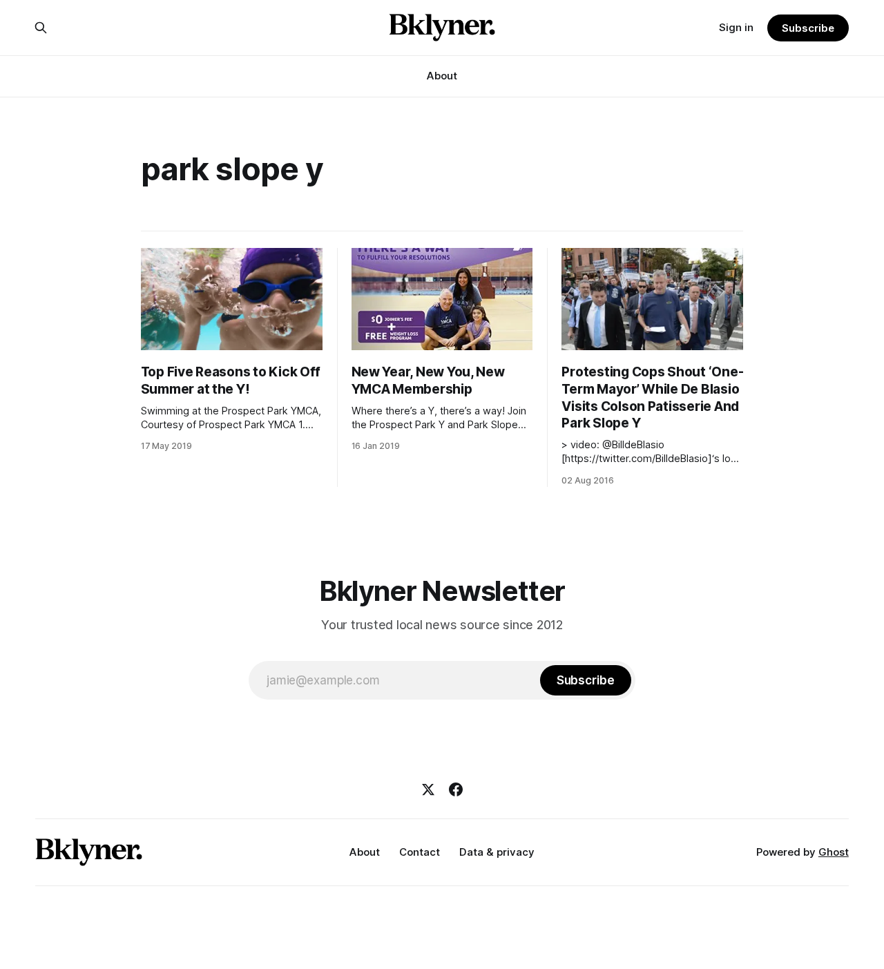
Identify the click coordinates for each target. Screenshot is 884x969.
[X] (428, 789)
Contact (419, 851)
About (442, 75)
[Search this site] (41, 28)
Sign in (736, 27)
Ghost (833, 851)
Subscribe (808, 28)
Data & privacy (497, 851)
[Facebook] (456, 789)
